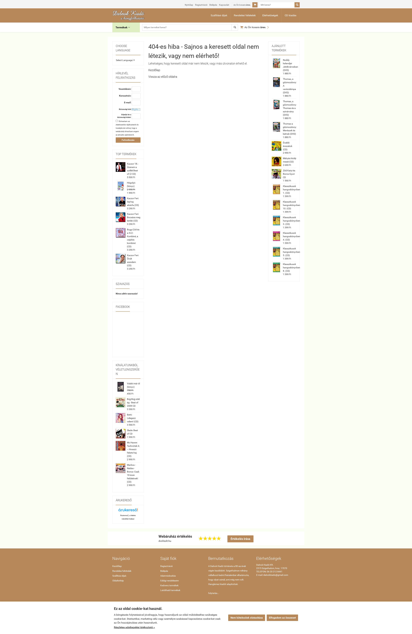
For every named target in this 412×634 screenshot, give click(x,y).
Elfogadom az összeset (282, 617)
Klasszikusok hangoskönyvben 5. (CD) (291, 252)
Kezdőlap (154, 70)
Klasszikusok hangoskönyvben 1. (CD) (291, 189)
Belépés (213, 5)
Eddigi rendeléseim (169, 580)
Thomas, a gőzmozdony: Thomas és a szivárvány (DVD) (289, 108)
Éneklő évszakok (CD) (287, 146)
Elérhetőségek (270, 15)
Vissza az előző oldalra (162, 76)
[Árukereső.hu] (128, 511)
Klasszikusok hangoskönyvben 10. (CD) (291, 205)
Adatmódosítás (168, 575)
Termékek (123, 27)
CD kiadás (290, 15)
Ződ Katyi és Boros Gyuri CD (289, 174)
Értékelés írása (240, 539)
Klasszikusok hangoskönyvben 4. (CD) (291, 236)
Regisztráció (201, 5)
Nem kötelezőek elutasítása (246, 617)
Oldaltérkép (118, 580)
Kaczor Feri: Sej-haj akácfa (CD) (133, 201)
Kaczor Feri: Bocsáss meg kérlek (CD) (133, 217)
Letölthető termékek (170, 590)
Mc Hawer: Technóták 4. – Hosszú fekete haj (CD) (133, 449)
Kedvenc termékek (169, 585)
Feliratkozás (128, 140)
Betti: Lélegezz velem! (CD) (132, 418)
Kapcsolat (224, 5)
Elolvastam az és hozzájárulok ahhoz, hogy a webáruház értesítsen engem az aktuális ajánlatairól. (127, 128)
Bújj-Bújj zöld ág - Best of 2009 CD (133, 402)
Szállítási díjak (219, 15)
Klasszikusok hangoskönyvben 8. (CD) (291, 267)
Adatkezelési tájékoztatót (126, 125)
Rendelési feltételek (245, 15)
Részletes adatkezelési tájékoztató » (134, 627)
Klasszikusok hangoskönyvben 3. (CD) (291, 220)
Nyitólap (189, 5)
